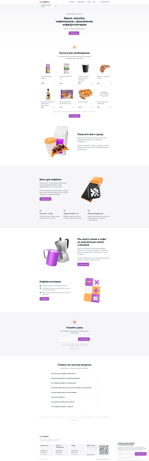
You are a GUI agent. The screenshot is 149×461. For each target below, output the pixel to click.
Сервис (89, 1)
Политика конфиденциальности (102, 459)
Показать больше (74, 420)
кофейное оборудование (86, 417)
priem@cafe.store (75, 450)
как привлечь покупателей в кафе (101, 417)
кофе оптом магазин (59, 417)
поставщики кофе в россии (72, 417)
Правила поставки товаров (74, 348)
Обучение (72, 1)
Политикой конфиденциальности (81, 343)
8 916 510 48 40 (43, 452)
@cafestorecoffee (90, 454)
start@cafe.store (44, 450)
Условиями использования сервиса (68, 345)
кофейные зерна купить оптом (46, 417)
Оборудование (81, 1)
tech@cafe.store (59, 450)
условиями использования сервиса (124, 457)
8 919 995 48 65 (59, 452)
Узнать (55, 5)
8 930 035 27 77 (74, 452)
